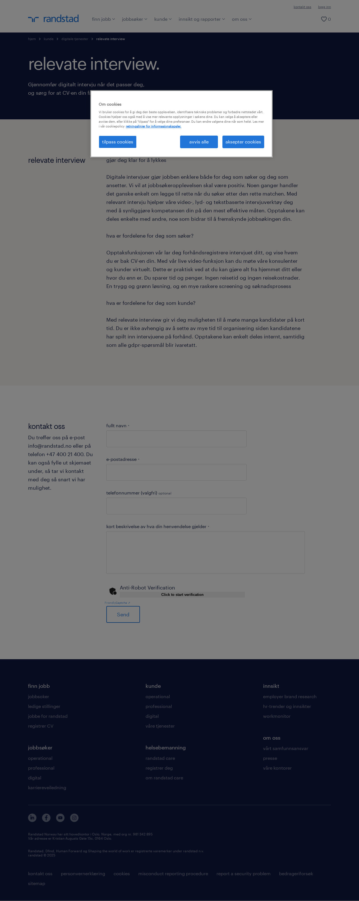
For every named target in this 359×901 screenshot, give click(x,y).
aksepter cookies (243, 141)
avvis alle (199, 141)
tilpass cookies (117, 141)
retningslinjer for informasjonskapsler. (153, 126)
